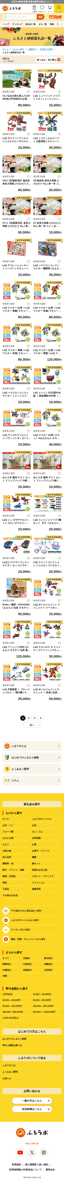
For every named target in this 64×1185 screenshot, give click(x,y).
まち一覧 (43, 24)
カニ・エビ (37, 831)
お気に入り (42, 11)
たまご (5, 844)
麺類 (34, 857)
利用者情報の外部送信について (25, 1169)
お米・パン (7, 825)
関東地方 (6, 964)
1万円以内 (7, 994)
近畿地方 (32, 49)
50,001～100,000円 (12, 1006)
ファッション (38, 882)
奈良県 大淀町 (46, 49)
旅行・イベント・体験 (13, 870)
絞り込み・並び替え (47, 60)
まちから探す (18, 49)
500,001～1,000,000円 (44, 1012)
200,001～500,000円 (12, 1012)
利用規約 (16, 1164)
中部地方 (27, 964)
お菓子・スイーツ (40, 850)
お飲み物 (6, 850)
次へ (32, 725)
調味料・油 (7, 863)
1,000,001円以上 (10, 1018)
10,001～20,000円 (42, 994)
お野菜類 (36, 838)
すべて (5, 819)
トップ (6, 24)
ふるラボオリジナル (42, 819)
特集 (52, 24)
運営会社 (50, 1169)
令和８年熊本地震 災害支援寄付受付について (32, 1)
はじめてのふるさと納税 (14, 1038)
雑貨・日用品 (9, 876)
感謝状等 (36, 889)
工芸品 (5, 889)
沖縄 (4, 976)
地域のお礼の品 (39, 870)
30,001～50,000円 (42, 1000)
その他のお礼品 (10, 895)
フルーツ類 (7, 831)
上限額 (34, 11)
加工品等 (6, 857)
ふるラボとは (9, 1065)
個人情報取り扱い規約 (36, 1164)
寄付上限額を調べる (12, 1045)
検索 (41, 17)
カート (50, 11)
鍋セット (36, 863)
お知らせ (6, 1078)
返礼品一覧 (30, 24)
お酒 (34, 844)
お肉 (34, 825)
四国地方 (27, 970)
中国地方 (6, 970)
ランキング (17, 24)
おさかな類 (7, 838)
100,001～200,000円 (43, 1006)
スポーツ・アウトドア (43, 876)
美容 (4, 882)
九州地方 (48, 970)
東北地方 (48, 958)
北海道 (26, 958)
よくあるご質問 (10, 1072)
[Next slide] (61, 24)
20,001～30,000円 (11, 1000)
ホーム (5, 49)
